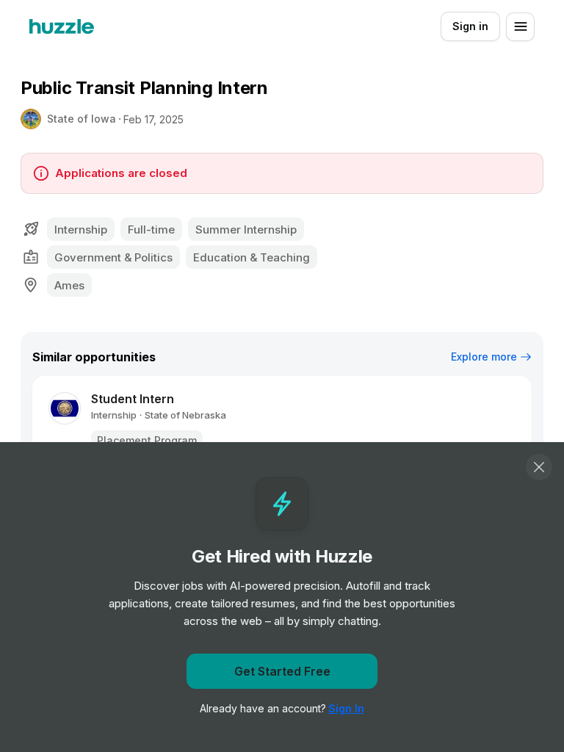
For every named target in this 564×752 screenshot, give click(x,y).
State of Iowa (81, 118)
